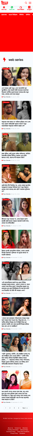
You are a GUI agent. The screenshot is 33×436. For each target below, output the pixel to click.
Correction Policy (10, 431)
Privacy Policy (14, 433)
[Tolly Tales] (4, 3)
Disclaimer (22, 433)
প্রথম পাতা (3, 9)
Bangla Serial (6, 263)
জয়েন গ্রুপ (11, 9)
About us (10, 428)
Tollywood (5, 68)
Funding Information (13, 430)
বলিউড (28, 15)
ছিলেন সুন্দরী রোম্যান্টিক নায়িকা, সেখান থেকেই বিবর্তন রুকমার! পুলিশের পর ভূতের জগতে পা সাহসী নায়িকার (15, 253)
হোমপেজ (4, 15)
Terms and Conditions (23, 431)
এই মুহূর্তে (29, 9)
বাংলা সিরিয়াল (20, 9)
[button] (26, 3)
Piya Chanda (6, 96)
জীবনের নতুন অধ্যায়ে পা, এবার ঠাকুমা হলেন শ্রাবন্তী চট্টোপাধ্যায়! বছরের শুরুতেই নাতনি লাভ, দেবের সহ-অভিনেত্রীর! (15, 221)
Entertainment (6, 102)
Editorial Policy (24, 430)
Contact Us (18, 428)
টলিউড (21, 15)
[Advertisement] (16, 34)
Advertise (25, 428)
